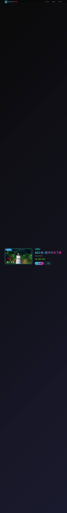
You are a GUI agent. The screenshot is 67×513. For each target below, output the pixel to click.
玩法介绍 (47, 1)
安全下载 (59, 1)
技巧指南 (53, 1)
